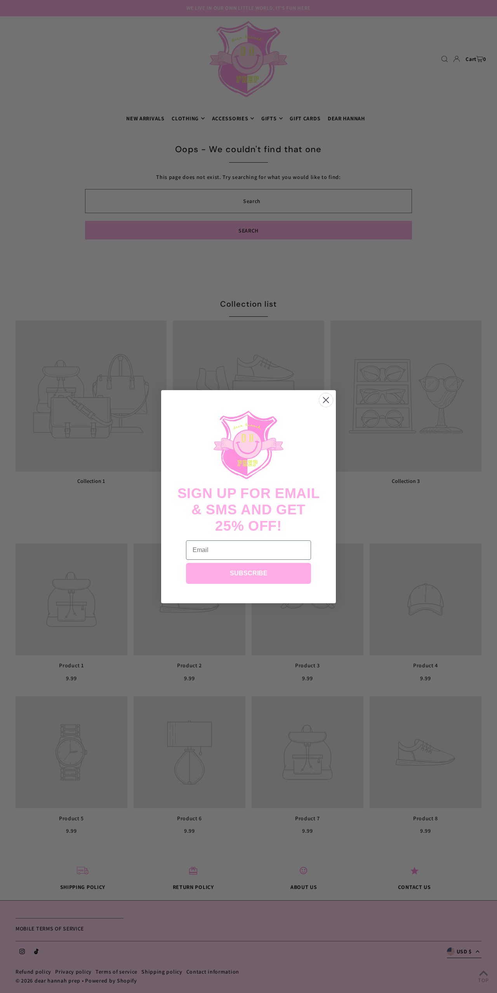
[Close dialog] (326, 400)
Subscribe (249, 573)
